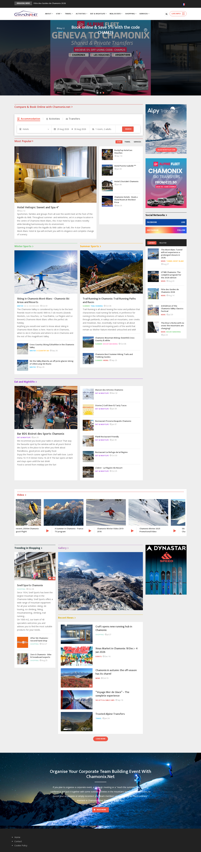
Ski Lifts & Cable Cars (161, 33)
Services (143, 13)
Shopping (130, 13)
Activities (81, 13)
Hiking (105, 360)
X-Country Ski (42, 351)
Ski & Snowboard (31, 306)
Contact (18, 841)
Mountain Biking (110, 344)
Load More (100, 738)
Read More (101, 809)
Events (98, 656)
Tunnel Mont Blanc (175, 261)
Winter (20, 306)
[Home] (26, 13)
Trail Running (96, 306)
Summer (86, 306)
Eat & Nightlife (98, 13)
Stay (58, 13)
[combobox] (34, 129)
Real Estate (115, 13)
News (163, 261)
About (48, 13)
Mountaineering (173, 332)
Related (162, 242)
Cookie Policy (20, 845)
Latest (152, 242)
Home (17, 837)
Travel (68, 13)
